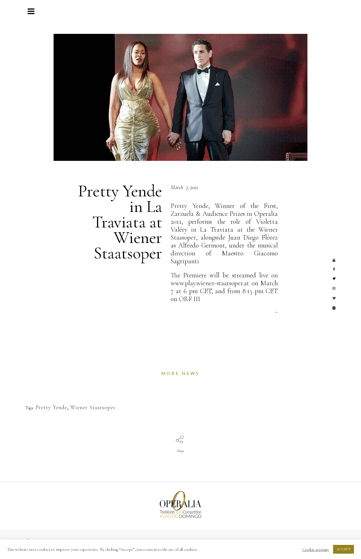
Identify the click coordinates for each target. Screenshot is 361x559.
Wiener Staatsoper (92, 407)
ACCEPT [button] (343, 549)
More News (180, 373)
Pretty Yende (51, 407)
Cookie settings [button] (315, 549)
